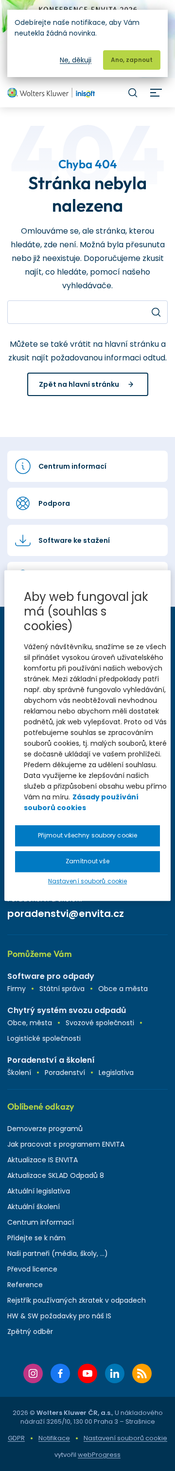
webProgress (99, 1454)
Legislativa (116, 1072)
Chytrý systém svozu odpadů (66, 1010)
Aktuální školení (33, 1207)
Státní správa (62, 989)
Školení (19, 1072)
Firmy (16, 989)
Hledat (132, 92)
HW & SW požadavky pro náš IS (59, 1316)
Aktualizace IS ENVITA (42, 1160)
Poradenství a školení (51, 1060)
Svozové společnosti (100, 1023)
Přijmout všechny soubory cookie (87, 835)
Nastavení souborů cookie (125, 1438)
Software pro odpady (50, 976)
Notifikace (54, 1438)
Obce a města (123, 989)
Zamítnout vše (87, 861)
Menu (156, 92)
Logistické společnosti (44, 1038)
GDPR (16, 1438)
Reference (25, 1285)
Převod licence (32, 1269)
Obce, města (29, 1023)
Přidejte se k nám (36, 1238)
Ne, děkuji (75, 60)
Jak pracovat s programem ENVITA (65, 1144)
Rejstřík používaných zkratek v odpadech (76, 1300)
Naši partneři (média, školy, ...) (57, 1253)
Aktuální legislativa (38, 1191)
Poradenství (65, 1072)
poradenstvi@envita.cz (65, 913)
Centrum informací (40, 1222)
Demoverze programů (45, 1128)
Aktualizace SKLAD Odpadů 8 (55, 1175)
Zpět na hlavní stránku (79, 384)
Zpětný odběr (30, 1331)
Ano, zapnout (132, 60)
